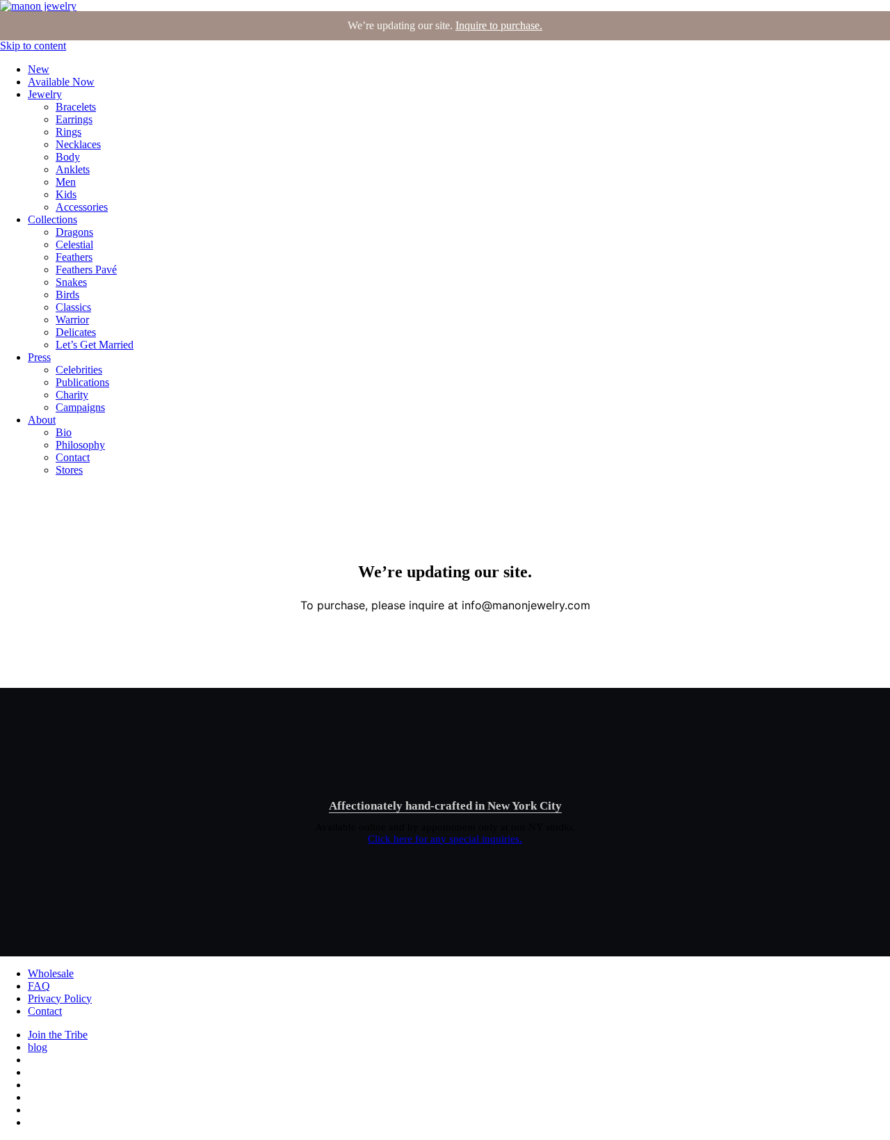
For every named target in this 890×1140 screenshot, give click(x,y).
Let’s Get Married (95, 345)
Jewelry (45, 94)
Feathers (74, 257)
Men (66, 182)
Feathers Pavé (86, 269)
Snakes (71, 282)
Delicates (76, 332)
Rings (68, 132)
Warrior (72, 320)
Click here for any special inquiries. (445, 838)
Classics (73, 307)
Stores (69, 470)
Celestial (74, 244)
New (38, 69)
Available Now (61, 82)
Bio (64, 432)
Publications (82, 382)
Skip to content (33, 45)
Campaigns (80, 407)
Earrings (74, 119)
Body (68, 157)
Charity (72, 395)
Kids (66, 194)
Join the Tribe (58, 1035)
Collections (52, 219)
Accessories (82, 207)
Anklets (73, 169)
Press (39, 357)
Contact (73, 457)
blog (37, 1047)
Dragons (74, 232)
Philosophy (80, 445)
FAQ (39, 986)
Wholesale (51, 973)
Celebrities (79, 370)
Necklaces (78, 144)
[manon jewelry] (38, 6)
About (42, 420)
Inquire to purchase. (498, 25)
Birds (67, 294)
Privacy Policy (60, 998)
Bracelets (76, 107)
